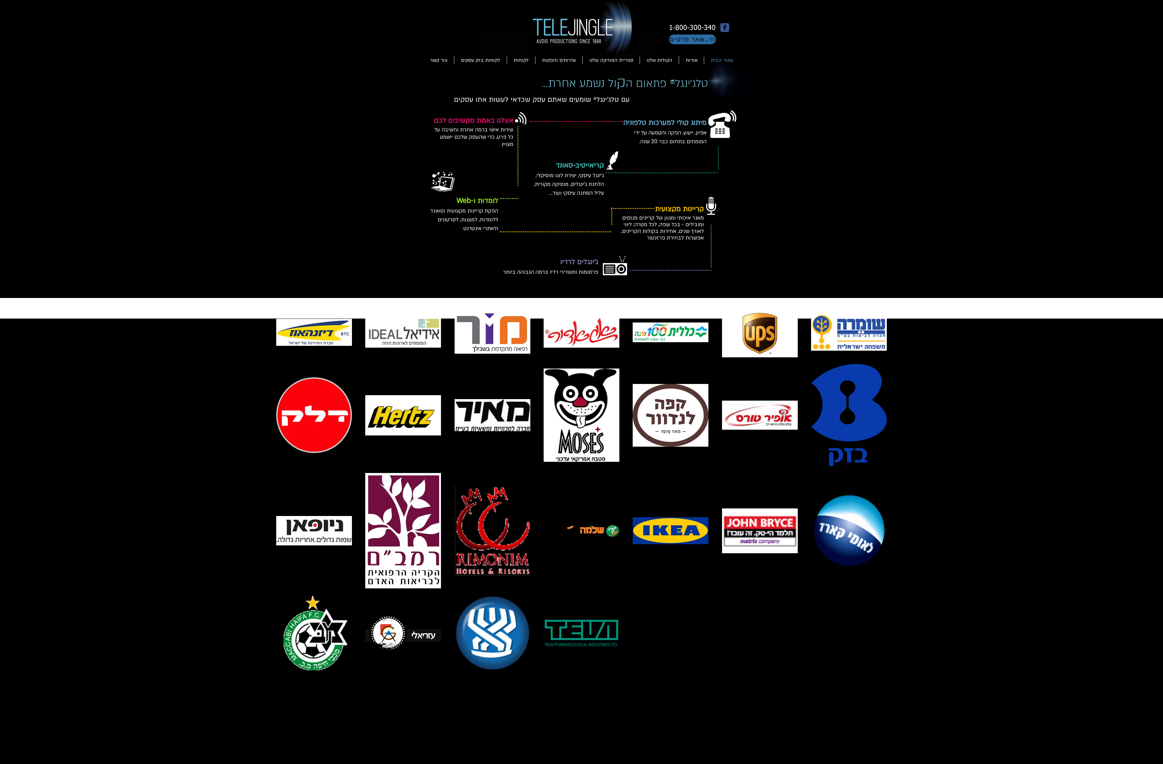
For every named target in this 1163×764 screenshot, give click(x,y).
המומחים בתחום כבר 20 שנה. (673, 141)
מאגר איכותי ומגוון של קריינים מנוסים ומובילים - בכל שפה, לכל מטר (663, 221)
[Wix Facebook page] (724, 27)
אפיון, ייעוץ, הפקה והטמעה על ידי (670, 132)
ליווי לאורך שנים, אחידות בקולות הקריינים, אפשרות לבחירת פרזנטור (662, 231)
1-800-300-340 (691, 28)
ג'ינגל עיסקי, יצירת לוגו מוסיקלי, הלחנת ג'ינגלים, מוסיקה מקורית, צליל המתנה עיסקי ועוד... (569, 184)
